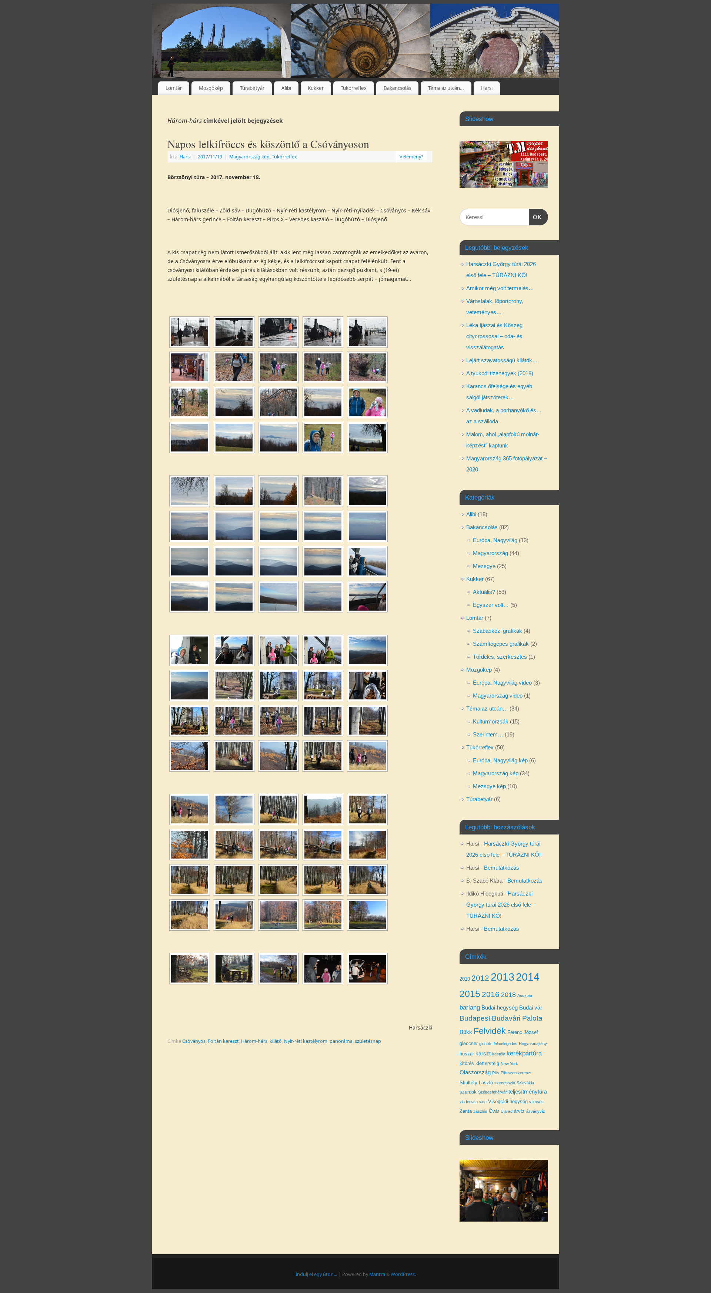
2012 (480, 978)
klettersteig (487, 1063)
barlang (470, 1007)
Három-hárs (254, 1041)
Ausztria (524, 995)
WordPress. (403, 1274)
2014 (528, 977)
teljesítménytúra (527, 1092)
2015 (470, 993)
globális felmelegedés (498, 1043)
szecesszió (504, 1083)
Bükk (466, 1032)
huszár (467, 1054)
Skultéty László (476, 1082)
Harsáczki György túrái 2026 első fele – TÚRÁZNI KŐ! (500, 904)
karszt (483, 1054)
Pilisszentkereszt (516, 1073)
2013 (502, 977)
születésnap (368, 1041)
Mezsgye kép (489, 786)
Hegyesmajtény (533, 1043)
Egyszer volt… (491, 605)
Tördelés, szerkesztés (500, 657)
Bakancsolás (397, 88)
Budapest (475, 1018)
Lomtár (174, 88)
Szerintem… (488, 734)
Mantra (377, 1274)
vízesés (536, 1101)
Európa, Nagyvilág (495, 540)
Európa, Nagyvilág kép (500, 760)
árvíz (519, 1111)
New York (509, 1063)
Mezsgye (484, 566)
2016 (491, 994)
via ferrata (469, 1101)
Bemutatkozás (501, 867)
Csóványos (194, 1041)
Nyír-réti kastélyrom (305, 1041)
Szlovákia (525, 1083)
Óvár (494, 1111)
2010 (465, 979)
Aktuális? (484, 592)
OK (535, 217)
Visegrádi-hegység (508, 1101)
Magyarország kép (249, 157)
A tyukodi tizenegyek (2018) (499, 373)
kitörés (467, 1063)
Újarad (507, 1111)
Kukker (316, 88)
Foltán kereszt (223, 1041)
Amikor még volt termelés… (500, 288)
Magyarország (490, 553)
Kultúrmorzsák (490, 721)
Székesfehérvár (492, 1092)
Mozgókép (211, 88)
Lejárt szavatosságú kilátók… (502, 360)
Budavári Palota (517, 1018)
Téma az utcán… (446, 88)
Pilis (495, 1073)
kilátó (276, 1041)
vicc (483, 1101)
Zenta (466, 1111)
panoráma (341, 1041)
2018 (508, 994)
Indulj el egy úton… (316, 1274)
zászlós (480, 1111)
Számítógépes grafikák (501, 644)
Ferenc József (522, 1032)
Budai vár (530, 1008)
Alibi (286, 88)
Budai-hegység (499, 1008)
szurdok (468, 1092)
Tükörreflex (354, 88)
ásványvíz (535, 1111)
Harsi (487, 88)
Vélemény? (411, 157)
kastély (498, 1054)
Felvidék (490, 1031)
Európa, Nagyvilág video (502, 682)
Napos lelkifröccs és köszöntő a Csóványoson (268, 143)
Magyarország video (498, 695)
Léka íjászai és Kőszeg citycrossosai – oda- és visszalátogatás (494, 336)
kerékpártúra (524, 1053)
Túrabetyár (252, 88)
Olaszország (475, 1072)
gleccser (469, 1043)
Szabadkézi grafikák (497, 631)
